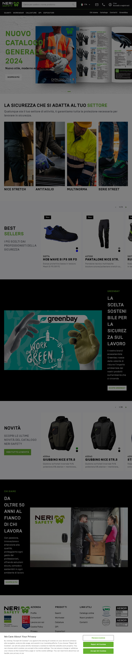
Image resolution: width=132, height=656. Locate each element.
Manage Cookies (98, 638)
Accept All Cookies (98, 651)
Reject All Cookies (98, 644)
